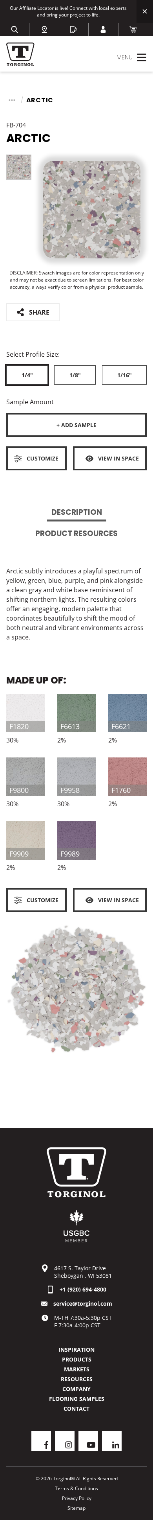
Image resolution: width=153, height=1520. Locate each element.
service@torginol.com (82, 1303)
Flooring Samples (76, 1398)
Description (76, 512)
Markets (76, 1369)
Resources (77, 1379)
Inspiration (76, 1349)
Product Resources (76, 533)
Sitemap (76, 1508)
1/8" (75, 375)
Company (76, 1389)
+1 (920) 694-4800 (83, 1289)
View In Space (118, 458)
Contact (76, 1408)
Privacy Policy (76, 1498)
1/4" (27, 375)
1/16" (124, 375)
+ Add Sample (76, 425)
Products (76, 1359)
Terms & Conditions (76, 1488)
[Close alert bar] (145, 11)
